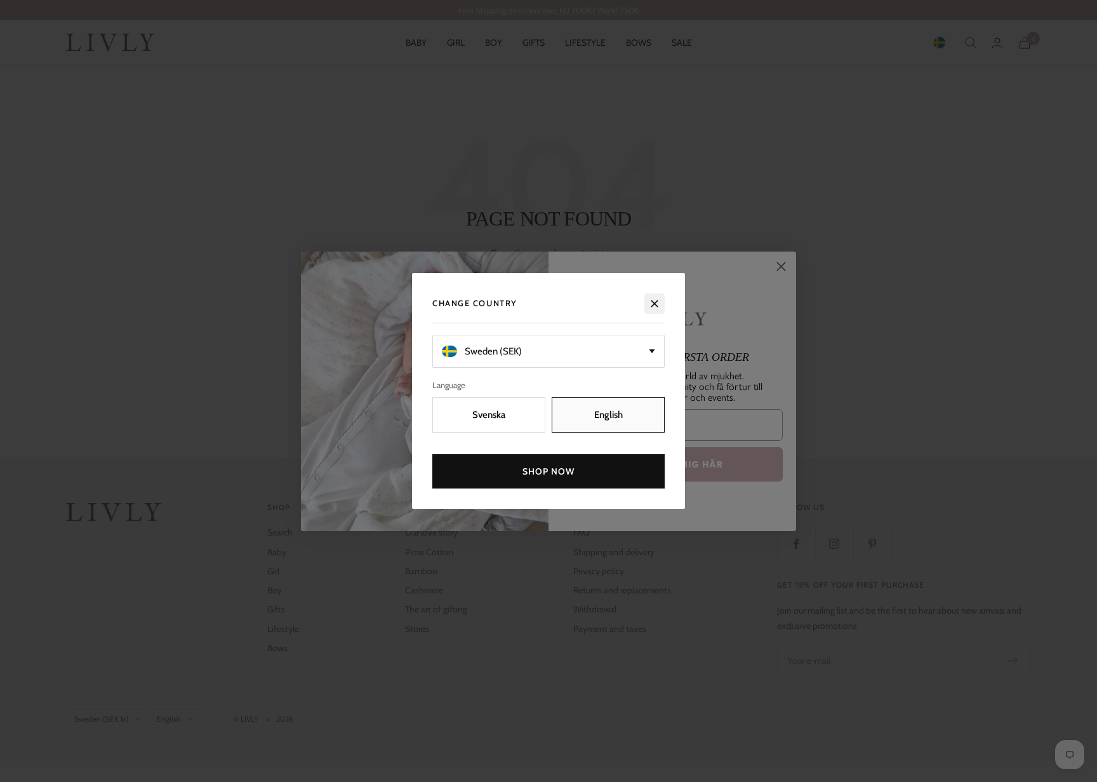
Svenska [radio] (488, 415)
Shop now (548, 471)
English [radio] (608, 415)
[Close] (654, 303)
